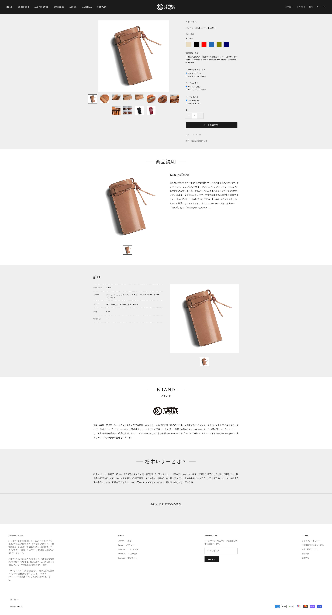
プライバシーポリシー (311, 540)
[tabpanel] (127, 207)
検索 (311, 7)
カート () (321, 7)
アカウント (301, 7)
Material (87, 7)
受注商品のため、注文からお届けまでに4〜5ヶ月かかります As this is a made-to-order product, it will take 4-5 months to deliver (211, 59)
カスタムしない (194, 73)
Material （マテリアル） (129, 549)
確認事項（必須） (193, 53)
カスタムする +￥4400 (197, 76)
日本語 (288, 7)
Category (59, 7)
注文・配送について (310, 549)
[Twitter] (196, 135)
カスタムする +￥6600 (197, 89)
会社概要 (305, 553)
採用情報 (305, 558)
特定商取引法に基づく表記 (313, 545)
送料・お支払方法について (196, 141)
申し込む (212, 559)
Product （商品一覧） (128, 553)
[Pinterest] (200, 135)
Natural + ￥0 (193, 100)
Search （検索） (125, 540)
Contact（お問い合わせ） (128, 558)
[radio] (189, 44)
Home (9, 7)
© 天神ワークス (16, 607)
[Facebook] (193, 135)
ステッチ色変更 (192, 96)
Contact (101, 7)
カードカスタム (192, 83)
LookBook (23, 7)
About (73, 7)
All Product (41, 7)
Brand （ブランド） (127, 545)
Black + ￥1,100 (194, 103)
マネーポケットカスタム (196, 69)
